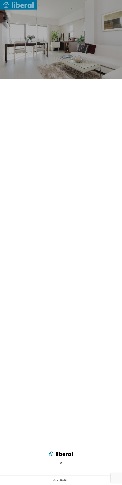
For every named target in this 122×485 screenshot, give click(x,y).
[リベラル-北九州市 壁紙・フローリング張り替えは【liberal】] (18, 5)
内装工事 (74, 123)
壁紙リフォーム (78, 199)
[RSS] (61, 462)
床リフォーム (14, 123)
